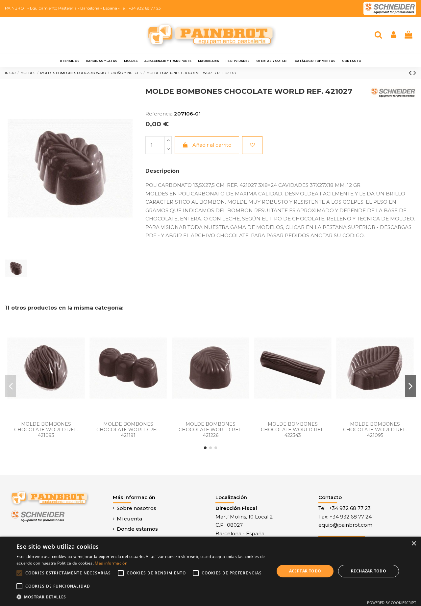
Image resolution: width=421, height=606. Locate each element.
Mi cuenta (129, 519)
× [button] (413, 543)
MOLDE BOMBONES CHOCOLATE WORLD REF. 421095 (375, 429)
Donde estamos (137, 529)
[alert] (210, 571)
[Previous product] (411, 72)
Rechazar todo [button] (368, 571)
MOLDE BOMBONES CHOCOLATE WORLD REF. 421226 (210, 429)
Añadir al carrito (212, 145)
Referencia (159, 114)
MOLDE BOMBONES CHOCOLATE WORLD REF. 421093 (46, 429)
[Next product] (414, 72)
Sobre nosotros (136, 508)
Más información (111, 563)
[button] (141, 597)
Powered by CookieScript (391, 602)
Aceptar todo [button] (305, 571)
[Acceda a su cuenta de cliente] (393, 35)
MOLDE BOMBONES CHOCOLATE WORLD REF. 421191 (128, 429)
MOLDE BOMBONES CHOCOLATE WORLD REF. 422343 (293, 429)
